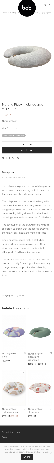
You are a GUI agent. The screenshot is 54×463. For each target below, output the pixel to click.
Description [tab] (8, 172)
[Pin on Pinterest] (18, 158)
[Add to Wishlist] (4, 158)
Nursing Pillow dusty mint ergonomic (35, 356)
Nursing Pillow (15, 13)
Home (4, 13)
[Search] (45, 5)
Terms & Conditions (11, 432)
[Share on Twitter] (13, 158)
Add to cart (27, 150)
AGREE (27, 457)
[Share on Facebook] (9, 158)
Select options (33, 364)
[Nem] (50, 453)
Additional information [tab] (13, 177)
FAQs (4, 437)
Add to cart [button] (6, 360)
